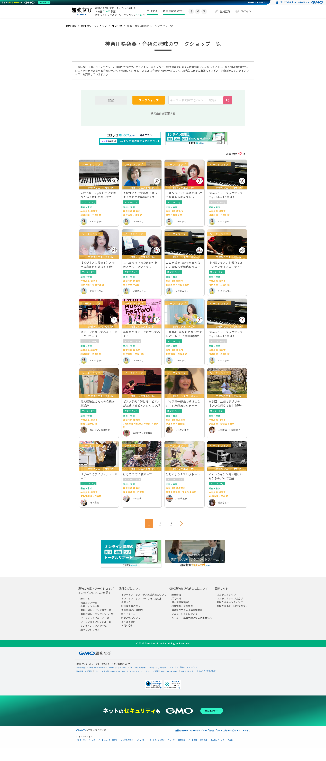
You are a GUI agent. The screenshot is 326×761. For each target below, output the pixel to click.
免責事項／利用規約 (132, 610)
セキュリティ (141, 740)
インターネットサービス (85, 740)
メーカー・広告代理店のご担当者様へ (191, 617)
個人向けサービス (217, 740)
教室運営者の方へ (174, 11)
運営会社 (176, 594)
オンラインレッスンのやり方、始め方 (141, 598)
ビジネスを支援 (127, 740)
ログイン (245, 11)
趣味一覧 (85, 598)
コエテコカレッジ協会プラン (232, 598)
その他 (230, 740)
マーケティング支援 (157, 740)
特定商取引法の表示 (182, 606)
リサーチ (171, 740)
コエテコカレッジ (226, 594)
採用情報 (176, 598)
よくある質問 (128, 621)
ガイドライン (128, 613)
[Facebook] (191, 11)
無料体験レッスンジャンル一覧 (97, 614)
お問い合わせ (128, 625)
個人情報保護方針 (181, 602)
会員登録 (225, 11)
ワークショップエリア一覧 (94, 617)
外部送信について (130, 617)
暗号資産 (203, 740)
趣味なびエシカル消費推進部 (186, 610)
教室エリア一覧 (88, 602)
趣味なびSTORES (89, 629)
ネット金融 (192, 740)
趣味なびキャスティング (230, 602)
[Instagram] (204, 11)
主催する (152, 11)
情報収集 (181, 740)
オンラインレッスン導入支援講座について (143, 594)
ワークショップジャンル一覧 (95, 621)
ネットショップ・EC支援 (107, 740)
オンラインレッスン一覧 (93, 625)
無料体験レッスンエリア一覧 (95, 610)
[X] (197, 11)
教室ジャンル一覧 (89, 606)
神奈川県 (117, 25)
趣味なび (71, 25)
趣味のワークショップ (94, 25)
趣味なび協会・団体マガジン (232, 606)
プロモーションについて (184, 613)
